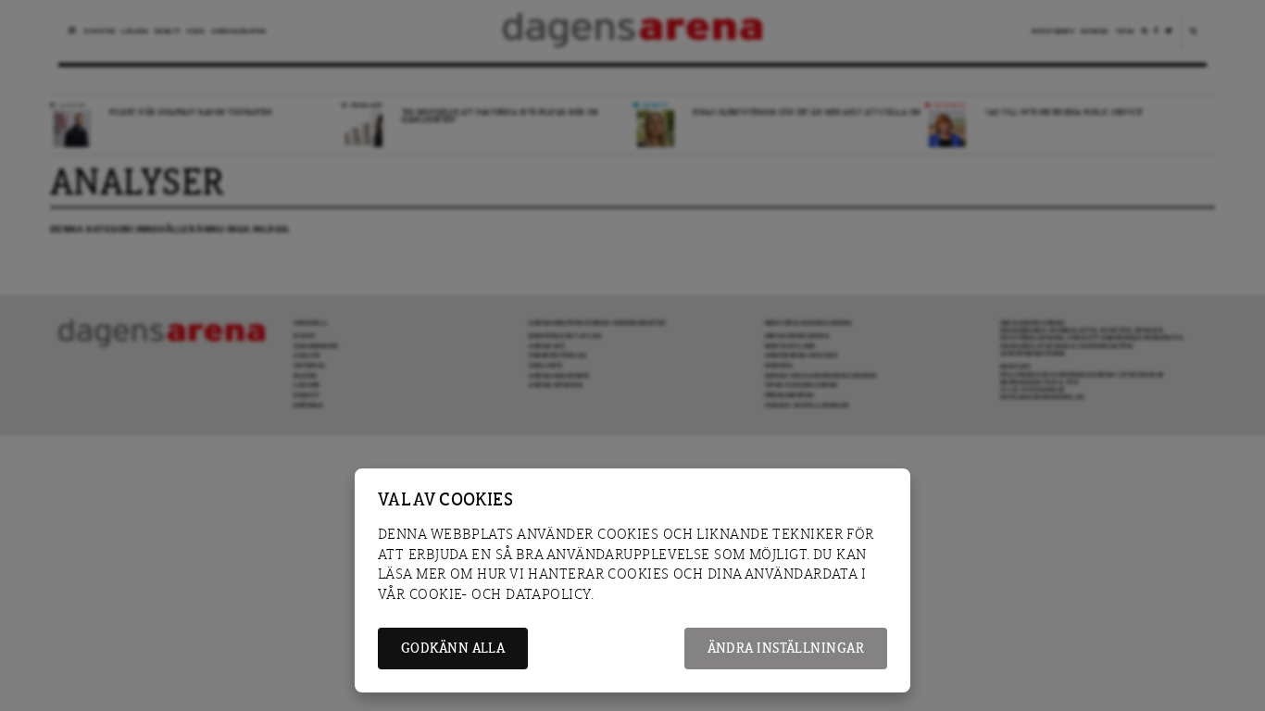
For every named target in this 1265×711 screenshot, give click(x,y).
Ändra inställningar (786, 648)
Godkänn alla (453, 648)
